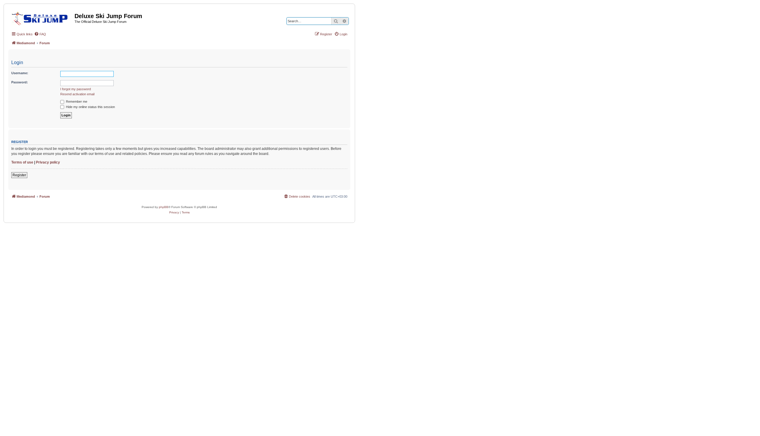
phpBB (163, 207)
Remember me (76, 101)
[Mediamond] (41, 17)
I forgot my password (75, 89)
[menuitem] (40, 34)
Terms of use (22, 162)
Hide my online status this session (90, 107)
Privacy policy (48, 162)
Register (19, 175)
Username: (19, 73)
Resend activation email (77, 94)
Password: (19, 82)
